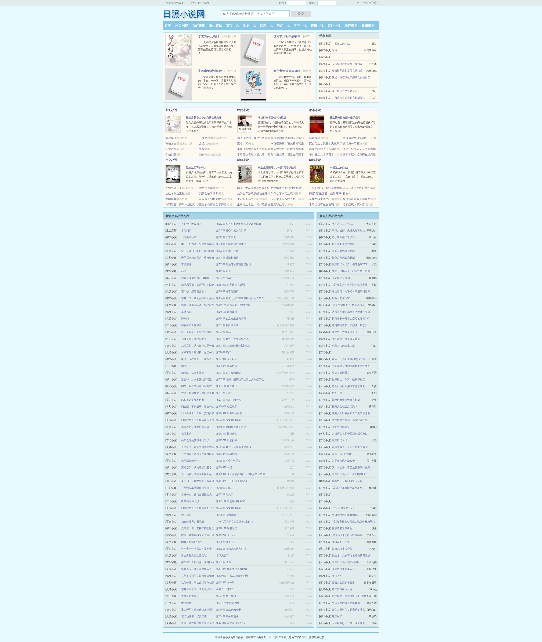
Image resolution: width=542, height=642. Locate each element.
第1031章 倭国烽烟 (226, 386)
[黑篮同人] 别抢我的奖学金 (347, 535)
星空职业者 (278, 204)
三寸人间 (242, 143)
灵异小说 (300, 25)
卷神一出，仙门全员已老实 (196, 494)
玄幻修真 (198, 25)
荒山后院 (186, 514)
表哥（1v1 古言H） (343, 453)
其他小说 (334, 25)
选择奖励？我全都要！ (194, 338)
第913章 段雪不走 (226, 237)
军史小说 (249, 25)
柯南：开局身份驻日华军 (195, 277)
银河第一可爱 (351, 143)
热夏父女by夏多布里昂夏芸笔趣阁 (351, 413)
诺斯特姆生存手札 (320, 199)
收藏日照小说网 (200, 2)
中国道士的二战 (341, 43)
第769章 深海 (223, 487)
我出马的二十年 (341, 541)
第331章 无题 (223, 393)
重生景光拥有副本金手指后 (345, 117)
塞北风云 (186, 311)
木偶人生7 (222, 555)
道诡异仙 (170, 138)
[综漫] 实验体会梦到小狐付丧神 (349, 284)
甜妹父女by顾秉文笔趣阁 (346, 602)
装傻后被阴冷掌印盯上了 (358, 138)
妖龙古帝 (170, 149)
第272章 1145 (223, 332)
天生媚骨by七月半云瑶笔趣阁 (348, 623)
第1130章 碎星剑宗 (226, 453)
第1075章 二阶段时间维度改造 (233, 345)
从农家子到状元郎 (210, 199)
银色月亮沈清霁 (341, 298)
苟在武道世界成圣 (191, 325)
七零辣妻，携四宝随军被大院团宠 (351, 365)
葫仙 (183, 271)
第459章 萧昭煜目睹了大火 (231, 426)
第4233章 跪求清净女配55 (230, 623)
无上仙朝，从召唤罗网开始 (196, 474)
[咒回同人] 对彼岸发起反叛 (347, 487)
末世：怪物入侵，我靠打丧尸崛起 (351, 271)
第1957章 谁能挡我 (226, 440)
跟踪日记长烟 (339, 440)
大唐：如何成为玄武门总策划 (197, 393)
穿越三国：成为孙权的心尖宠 (197, 298)
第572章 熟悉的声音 (227, 250)
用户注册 (373, 2)
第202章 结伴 (223, 562)
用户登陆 (362, 2)
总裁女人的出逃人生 (343, 345)
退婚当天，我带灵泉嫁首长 (196, 569)
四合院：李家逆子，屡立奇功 (197, 406)
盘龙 (202, 143)
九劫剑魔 (170, 154)
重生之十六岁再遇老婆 (344, 332)
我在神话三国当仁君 (343, 223)
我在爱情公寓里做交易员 (346, 338)
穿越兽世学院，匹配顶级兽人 (197, 589)
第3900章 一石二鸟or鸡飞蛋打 (232, 575)
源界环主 (186, 365)
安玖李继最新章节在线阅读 (347, 63)
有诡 (334, 50)
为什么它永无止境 (282, 193)
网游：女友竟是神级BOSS (253, 188)
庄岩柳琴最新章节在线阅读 (347, 70)
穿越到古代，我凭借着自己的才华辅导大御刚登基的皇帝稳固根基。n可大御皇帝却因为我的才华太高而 (281, 126)
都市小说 (232, 25)
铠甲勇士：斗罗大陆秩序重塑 (348, 379)
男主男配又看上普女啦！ (195, 555)
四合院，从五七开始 (192, 372)
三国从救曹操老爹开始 (213, 204)
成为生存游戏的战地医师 (252, 193)
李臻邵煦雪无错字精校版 (272, 117)
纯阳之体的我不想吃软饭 (195, 440)
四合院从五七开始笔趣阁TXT (197, 508)
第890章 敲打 (223, 352)
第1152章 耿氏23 (225, 535)
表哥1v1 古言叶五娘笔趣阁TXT (349, 474)
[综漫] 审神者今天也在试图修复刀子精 (353, 521)
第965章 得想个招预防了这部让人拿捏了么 (240, 379)
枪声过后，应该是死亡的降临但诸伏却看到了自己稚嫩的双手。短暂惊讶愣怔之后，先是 (353, 126)
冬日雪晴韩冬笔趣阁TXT (346, 514)
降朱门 (185, 318)
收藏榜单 (368, 25)
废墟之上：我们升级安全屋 (347, 481)
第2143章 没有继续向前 (229, 413)
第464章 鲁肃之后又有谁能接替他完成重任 (240, 298)
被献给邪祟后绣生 (342, 528)
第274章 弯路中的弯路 (228, 399)
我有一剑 (204, 154)
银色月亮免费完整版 (343, 257)
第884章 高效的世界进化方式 (232, 338)
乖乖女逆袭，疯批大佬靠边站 (348, 230)
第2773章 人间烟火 (226, 359)
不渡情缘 (186, 264)
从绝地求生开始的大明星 (286, 188)
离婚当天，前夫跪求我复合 (196, 467)
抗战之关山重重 (175, 193)
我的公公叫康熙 (208, 193)
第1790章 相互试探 (226, 406)
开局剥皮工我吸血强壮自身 (196, 487)
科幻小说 (283, 25)
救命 (345, 193)
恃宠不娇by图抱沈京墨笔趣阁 (348, 386)
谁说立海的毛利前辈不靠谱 (359, 188)
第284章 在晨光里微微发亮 (231, 318)
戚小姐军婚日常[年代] (344, 237)
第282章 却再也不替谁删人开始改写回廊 (238, 223)
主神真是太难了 (190, 596)
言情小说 (317, 25)
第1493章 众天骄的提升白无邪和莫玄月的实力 (242, 474)
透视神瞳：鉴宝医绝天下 (346, 596)
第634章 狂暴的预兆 (227, 616)
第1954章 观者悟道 (226, 365)
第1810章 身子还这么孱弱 (230, 284)
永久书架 (181, 25)
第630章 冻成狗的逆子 (228, 609)
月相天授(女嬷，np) (343, 508)
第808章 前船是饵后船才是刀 (232, 244)
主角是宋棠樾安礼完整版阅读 (348, 97)
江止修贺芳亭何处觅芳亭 (346, 90)
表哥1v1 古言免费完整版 (345, 562)
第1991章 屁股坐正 (226, 528)
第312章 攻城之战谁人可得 (231, 548)
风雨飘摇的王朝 (190, 460)
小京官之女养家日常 (321, 154)
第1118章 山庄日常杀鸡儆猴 (231, 481)
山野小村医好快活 (191, 541)
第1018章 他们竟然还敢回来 (231, 569)
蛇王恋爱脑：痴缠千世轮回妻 (197, 284)
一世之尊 (204, 138)
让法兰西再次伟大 (196, 167)
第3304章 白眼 (224, 467)
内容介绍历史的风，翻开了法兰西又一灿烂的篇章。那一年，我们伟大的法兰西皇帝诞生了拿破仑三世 (209, 176)
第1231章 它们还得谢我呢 (230, 501)
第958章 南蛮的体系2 (228, 460)
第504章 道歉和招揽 (227, 257)
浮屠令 (313, 138)
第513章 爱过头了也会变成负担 (233, 447)
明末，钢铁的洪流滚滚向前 (196, 386)
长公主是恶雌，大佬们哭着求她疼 (277, 167)
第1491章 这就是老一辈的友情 (233, 305)
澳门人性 (337, 575)
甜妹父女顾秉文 (341, 372)
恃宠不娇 (337, 393)
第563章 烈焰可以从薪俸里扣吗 (233, 264)
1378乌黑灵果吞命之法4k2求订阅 (234, 521)
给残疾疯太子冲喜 (354, 204)
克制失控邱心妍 (341, 426)
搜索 (301, 13)
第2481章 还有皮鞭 (226, 311)
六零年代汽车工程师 (343, 460)
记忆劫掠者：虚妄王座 (194, 616)
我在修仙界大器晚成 (192, 521)
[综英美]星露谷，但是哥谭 (325, 193)
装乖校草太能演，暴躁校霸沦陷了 (351, 420)
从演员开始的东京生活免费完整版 (351, 311)
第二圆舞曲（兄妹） (343, 589)
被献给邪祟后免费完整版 (346, 399)
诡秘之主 (170, 143)
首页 (168, 25)
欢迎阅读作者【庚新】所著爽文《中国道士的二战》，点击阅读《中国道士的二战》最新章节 (353, 176)
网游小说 (266, 25)
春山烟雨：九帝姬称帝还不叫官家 (351, 291)
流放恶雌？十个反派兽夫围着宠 (350, 447)
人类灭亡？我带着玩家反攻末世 (350, 433)
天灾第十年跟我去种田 (284, 199)
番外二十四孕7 (224, 589)
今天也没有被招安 (342, 277)
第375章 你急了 (224, 494)
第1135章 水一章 (225, 582)
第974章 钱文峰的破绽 (228, 372)
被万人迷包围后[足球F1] (345, 406)
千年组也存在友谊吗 (321, 204)
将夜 (202, 149)
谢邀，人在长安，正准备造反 (197, 359)
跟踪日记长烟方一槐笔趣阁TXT (349, 264)
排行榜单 (351, 25)
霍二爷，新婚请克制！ (194, 291)
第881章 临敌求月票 (227, 325)
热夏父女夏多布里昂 (343, 582)
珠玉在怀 (337, 616)
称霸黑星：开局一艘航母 (180, 204)
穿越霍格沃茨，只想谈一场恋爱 (350, 325)
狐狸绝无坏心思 (190, 501)
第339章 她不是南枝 (227, 291)
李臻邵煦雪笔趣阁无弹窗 (286, 138)
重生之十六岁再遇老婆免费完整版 (351, 555)
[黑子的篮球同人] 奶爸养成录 (348, 305)
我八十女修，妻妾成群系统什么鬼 (351, 467)
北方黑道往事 (188, 237)
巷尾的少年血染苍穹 (343, 569)
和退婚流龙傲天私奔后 (356, 199)
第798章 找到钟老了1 (228, 514)
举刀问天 (186, 230)
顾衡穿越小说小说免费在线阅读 (204, 117)
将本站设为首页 (175, 2)
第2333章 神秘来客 (226, 433)
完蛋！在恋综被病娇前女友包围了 (351, 77)
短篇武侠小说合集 (342, 548)
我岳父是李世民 (208, 188)
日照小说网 (184, 14)
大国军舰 (170, 199)
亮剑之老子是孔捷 (176, 188)
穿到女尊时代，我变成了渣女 (348, 609)
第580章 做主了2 (225, 541)
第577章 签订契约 (226, 596)
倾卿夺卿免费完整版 (343, 250)
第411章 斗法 (223, 271)
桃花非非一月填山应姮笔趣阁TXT (351, 318)
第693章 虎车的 (224, 277)
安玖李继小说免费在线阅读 (359, 154)
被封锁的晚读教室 (191, 223)
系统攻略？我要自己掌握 (195, 426)
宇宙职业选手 (245, 199)
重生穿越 (215, 25)
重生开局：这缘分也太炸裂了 (197, 609)
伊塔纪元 (186, 602)
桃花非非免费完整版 (343, 244)
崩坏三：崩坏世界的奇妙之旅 (348, 359)
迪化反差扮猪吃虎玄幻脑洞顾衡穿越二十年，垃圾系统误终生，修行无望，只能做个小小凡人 (209, 126)
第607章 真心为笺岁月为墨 (231, 230)
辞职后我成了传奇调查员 (324, 149)
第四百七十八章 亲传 (228, 602)
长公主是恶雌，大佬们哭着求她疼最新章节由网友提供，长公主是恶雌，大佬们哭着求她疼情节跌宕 (281, 176)
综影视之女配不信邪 (192, 399)
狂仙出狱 (186, 433)
